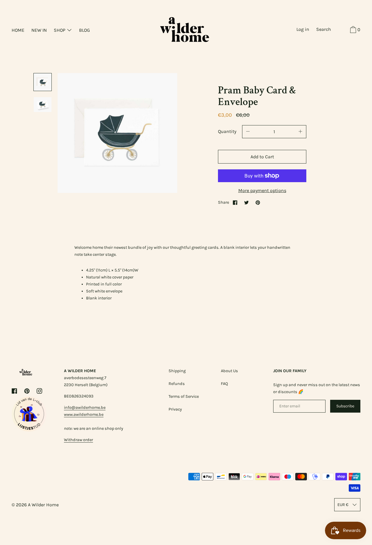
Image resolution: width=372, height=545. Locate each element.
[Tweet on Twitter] (246, 202)
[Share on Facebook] (235, 202)
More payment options (262, 190)
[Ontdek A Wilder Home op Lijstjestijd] (29, 430)
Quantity (227, 131)
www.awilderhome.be (83, 414)
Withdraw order (78, 439)
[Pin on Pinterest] (258, 202)
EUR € (342, 504)
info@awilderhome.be (84, 407)
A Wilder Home (43, 504)
